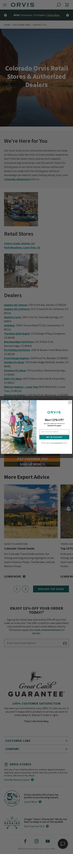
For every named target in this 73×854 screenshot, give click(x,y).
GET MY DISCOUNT (54, 437)
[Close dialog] (69, 402)
